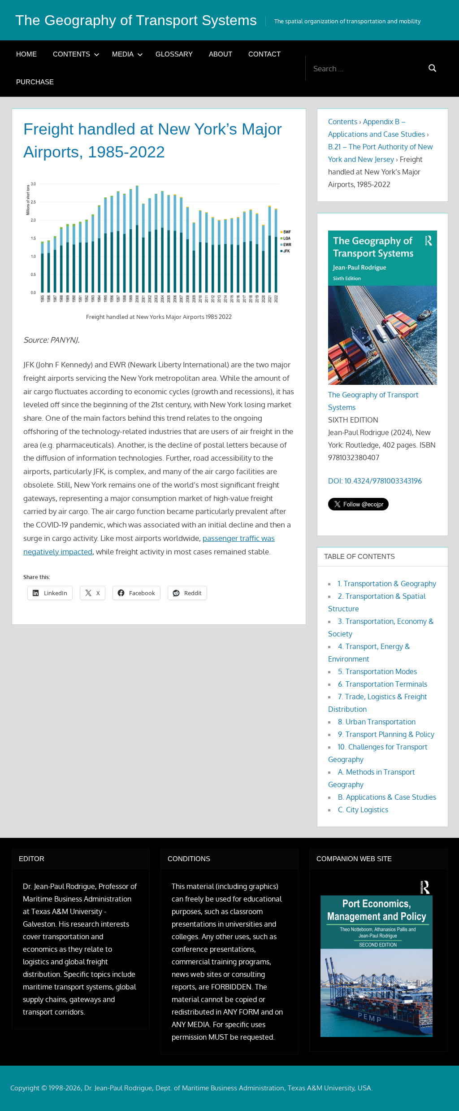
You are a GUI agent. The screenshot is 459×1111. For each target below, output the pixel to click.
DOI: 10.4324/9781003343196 (375, 480)
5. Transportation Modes (377, 671)
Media (123, 54)
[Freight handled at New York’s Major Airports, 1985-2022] (158, 241)
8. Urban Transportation (377, 721)
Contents (71, 54)
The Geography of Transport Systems (136, 20)
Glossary (174, 54)
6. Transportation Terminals (382, 684)
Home (26, 54)
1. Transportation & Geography (387, 583)
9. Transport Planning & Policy (386, 734)
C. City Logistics (363, 809)
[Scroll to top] (438, 1090)
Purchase (35, 82)
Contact (264, 54)
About (220, 54)
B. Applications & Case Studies (387, 797)
